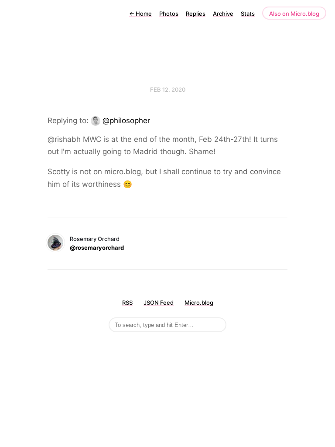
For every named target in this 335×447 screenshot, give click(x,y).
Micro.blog (199, 302)
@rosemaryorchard (97, 247)
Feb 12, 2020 (167, 89)
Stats (248, 13)
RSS (127, 302)
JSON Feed (159, 302)
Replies (195, 13)
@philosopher (126, 120)
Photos (168, 13)
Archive (223, 13)
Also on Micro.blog (294, 13)
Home (140, 13)
